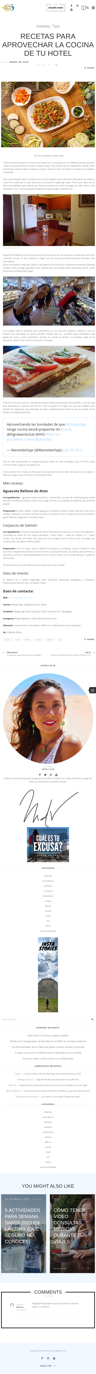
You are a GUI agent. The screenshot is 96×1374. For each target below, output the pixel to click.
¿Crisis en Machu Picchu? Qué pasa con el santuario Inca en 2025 (52, 1073)
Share (90, 68)
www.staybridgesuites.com (20, 597)
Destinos (48, 886)
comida (7, 640)
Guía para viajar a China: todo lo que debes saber (48, 1058)
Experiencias (48, 896)
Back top (46, 1366)
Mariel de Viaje (19, 62)
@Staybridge (76, 424)
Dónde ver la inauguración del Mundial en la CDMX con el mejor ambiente (48, 1041)
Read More (11, 1269)
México (38, 640)
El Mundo (48, 891)
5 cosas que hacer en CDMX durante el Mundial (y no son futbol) (48, 1052)
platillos (50, 640)
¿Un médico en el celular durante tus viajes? (60, 1096)
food (17, 640)
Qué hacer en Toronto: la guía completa (48, 1035)
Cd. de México (48, 881)
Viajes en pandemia (48, 931)
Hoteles (43, 26)
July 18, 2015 (73, 450)
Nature (48, 911)
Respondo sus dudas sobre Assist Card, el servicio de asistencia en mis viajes (53, 1085)
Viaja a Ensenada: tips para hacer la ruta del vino (57, 1079)
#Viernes (53, 434)
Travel (48, 926)
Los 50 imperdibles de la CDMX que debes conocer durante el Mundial (48, 1046)
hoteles (27, 640)
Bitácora (48, 876)
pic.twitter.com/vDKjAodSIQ (29, 439)
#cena (66, 429)
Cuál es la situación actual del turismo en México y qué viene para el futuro (57, 1090)
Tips (56, 26)
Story (48, 916)
